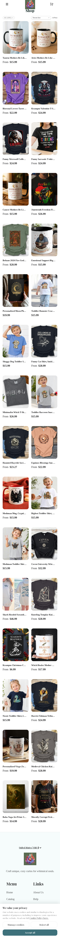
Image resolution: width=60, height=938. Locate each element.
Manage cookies (16, 924)
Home (9, 892)
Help (35, 899)
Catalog (10, 899)
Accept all (30, 932)
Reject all (44, 924)
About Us (38, 892)
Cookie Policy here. (38, 918)
